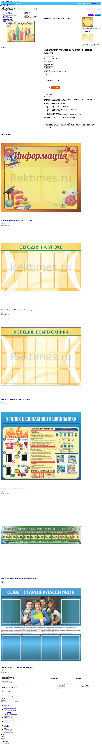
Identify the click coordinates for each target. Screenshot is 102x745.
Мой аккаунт (85, 686)
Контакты (59, 688)
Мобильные (9, 13)
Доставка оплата (61, 686)
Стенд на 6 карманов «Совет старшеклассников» (17, 667)
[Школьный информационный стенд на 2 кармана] (41, 217)
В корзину (55, 87)
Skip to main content (14, 1)
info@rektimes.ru (96, 3)
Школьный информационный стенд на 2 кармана (17, 220)
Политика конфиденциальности (65, 684)
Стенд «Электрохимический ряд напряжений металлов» (19, 578)
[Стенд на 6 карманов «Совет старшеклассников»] (41, 664)
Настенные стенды (11, 710)
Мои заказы (85, 685)
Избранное (85, 684)
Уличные (8, 12)
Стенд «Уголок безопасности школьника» (14, 489)
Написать (90, 15)
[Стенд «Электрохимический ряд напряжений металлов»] (41, 575)
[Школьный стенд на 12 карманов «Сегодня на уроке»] (41, 307)
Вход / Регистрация (8, 732)
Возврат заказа (60, 685)
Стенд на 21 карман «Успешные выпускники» (16, 399)
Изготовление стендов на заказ (14, 23)
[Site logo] (8, 11)
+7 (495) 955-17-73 (7, 4)
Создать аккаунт (5, 743)
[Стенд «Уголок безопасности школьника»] (41, 485)
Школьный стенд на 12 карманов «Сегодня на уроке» (18, 310)
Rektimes (6, 696)
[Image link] (8, 679)
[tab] (49, 94)
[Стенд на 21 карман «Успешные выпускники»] (41, 396)
